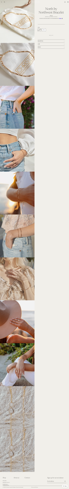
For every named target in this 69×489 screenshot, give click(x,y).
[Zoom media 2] (17, 64)
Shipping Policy (6, 482)
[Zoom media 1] (17, 21)
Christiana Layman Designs (11, 487)
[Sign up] (64, 481)
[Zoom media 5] (17, 193)
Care (39, 44)
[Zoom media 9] (17, 364)
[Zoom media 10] (17, 407)
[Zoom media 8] (17, 321)
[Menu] (1, 2)
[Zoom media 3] (17, 107)
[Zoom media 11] (17, 450)
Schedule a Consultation (6, 485)
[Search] (4, 2)
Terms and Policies (34, 487)
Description (40, 41)
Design (39, 47)
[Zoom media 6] (17, 236)
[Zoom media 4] (17, 150)
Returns (4, 480)
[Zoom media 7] (17, 278)
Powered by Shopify (19, 487)
